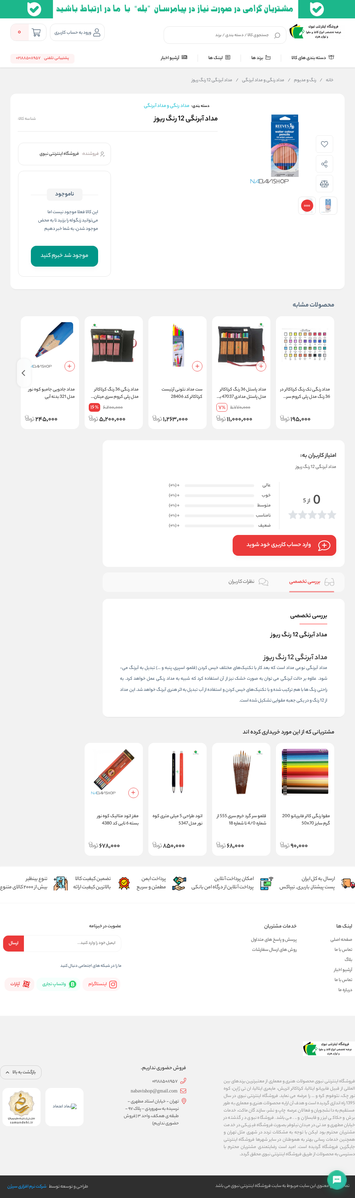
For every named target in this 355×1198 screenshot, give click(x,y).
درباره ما (345, 990)
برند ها (257, 58)
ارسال (13, 943)
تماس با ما (343, 950)
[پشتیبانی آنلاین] (337, 1180)
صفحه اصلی (341, 940)
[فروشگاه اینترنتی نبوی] (317, 31)
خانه (327, 80)
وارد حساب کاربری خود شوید (278, 545)
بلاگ (348, 960)
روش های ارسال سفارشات (274, 950)
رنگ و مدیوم (302, 80)
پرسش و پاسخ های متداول (274, 940)
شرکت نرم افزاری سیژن (26, 1186)
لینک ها (216, 58)
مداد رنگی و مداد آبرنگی (260, 80)
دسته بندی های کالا (309, 58)
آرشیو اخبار (170, 58)
